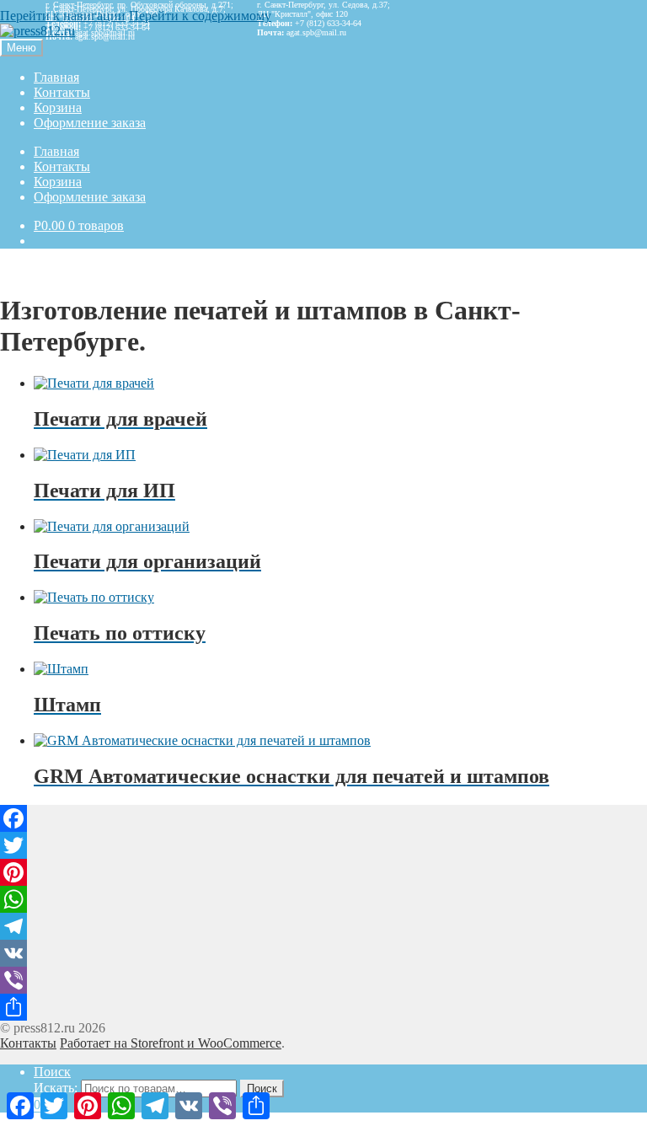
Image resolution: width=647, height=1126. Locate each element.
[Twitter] (323, 845)
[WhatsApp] (323, 899)
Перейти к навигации (63, 15)
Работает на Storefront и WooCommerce (170, 1043)
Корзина (58, 107)
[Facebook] (323, 818)
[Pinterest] (323, 872)
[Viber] (323, 980)
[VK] (323, 953)
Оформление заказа (90, 122)
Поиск (52, 1071)
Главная (56, 77)
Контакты (62, 92)
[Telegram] (323, 926)
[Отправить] (323, 1007)
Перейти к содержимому (200, 15)
